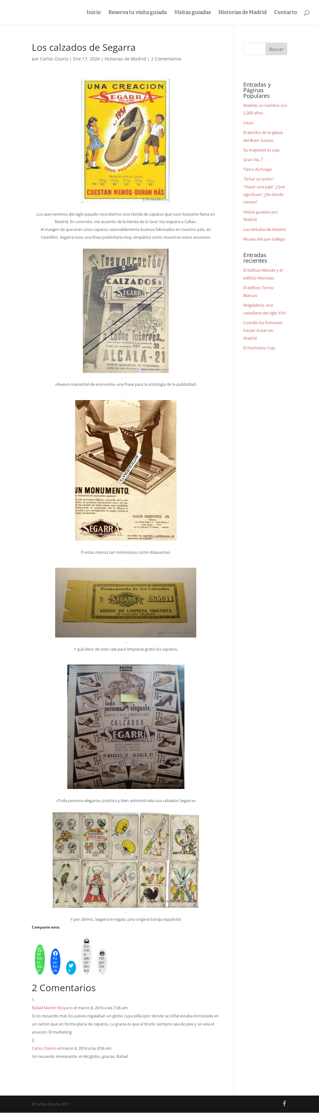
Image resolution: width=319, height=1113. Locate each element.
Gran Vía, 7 (253, 159)
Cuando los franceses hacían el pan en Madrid (263, 330)
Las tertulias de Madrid (264, 229)
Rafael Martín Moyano (52, 1007)
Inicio (94, 13)
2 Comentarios (166, 59)
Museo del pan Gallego (264, 239)
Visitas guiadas (192, 13)
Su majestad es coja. (261, 150)
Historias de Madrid (242, 13)
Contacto (285, 13)
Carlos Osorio (54, 59)
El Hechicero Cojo (259, 348)
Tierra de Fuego (257, 169)
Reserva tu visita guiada (137, 13)
